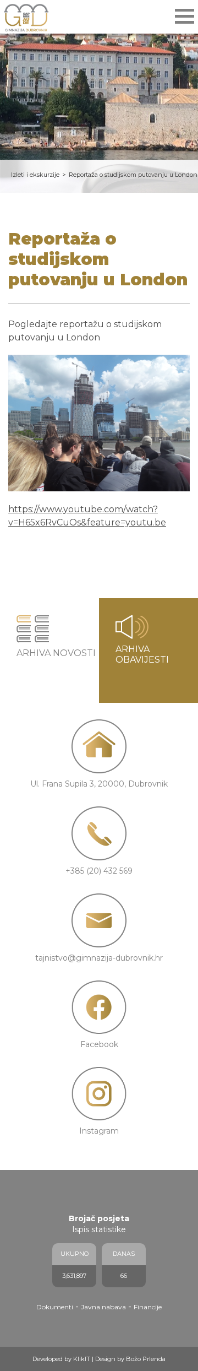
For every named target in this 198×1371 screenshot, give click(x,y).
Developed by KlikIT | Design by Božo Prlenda (99, 1359)
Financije (148, 1307)
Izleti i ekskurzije (35, 174)
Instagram (99, 1131)
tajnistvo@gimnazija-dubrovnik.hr (99, 958)
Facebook (99, 1044)
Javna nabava (103, 1307)
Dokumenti (54, 1307)
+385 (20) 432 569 (99, 871)
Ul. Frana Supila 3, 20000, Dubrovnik (99, 784)
